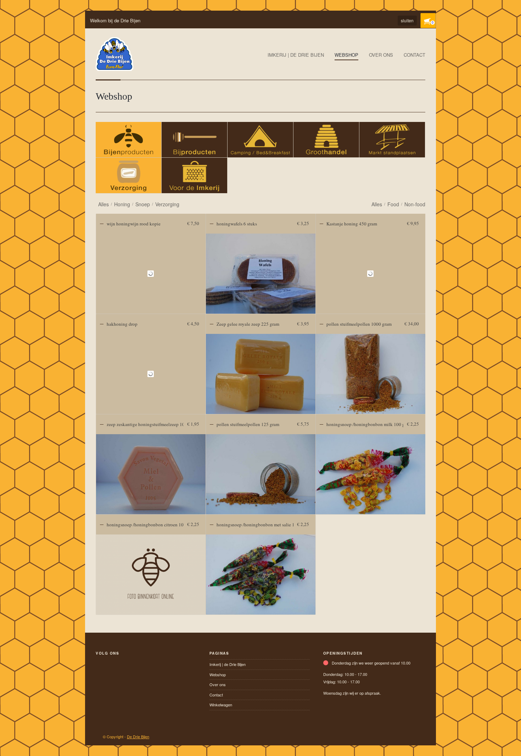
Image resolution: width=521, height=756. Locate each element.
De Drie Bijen (138, 736)
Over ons (381, 54)
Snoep (142, 204)
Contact (414, 54)
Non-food (414, 204)
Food (393, 204)
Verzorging (167, 204)
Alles (103, 204)
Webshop (346, 54)
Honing (122, 204)
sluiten (407, 20)
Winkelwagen (220, 704)
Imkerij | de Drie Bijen (296, 54)
